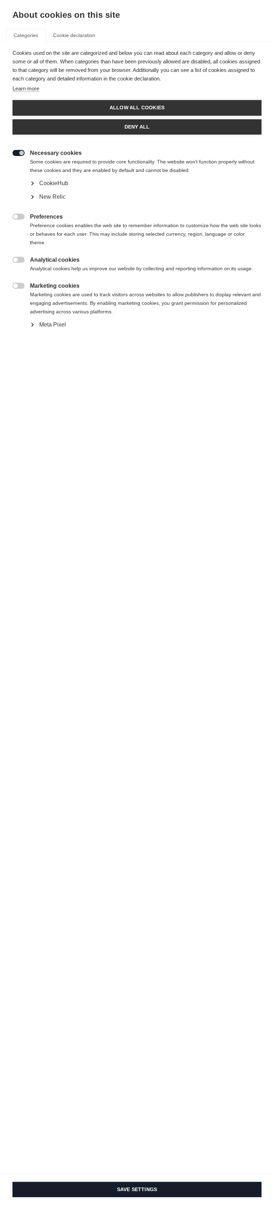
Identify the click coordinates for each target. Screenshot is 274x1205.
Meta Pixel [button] (52, 325)
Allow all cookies (137, 107)
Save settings (137, 1189)
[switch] (14, 152)
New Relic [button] (52, 197)
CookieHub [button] (53, 183)
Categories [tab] (26, 35)
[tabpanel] (137, 205)
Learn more (25, 88)
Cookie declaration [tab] (74, 35)
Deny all (137, 127)
